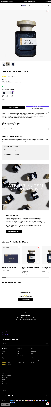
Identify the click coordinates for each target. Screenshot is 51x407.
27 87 (3, 373)
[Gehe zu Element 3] (13, 64)
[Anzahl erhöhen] (9, 101)
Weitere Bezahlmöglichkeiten (37, 108)
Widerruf (18, 353)
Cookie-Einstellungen (21, 355)
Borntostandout (5, 377)
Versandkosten (8, 82)
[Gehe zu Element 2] (8, 64)
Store (3, 355)
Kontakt (3, 351)
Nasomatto (4, 388)
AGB (18, 351)
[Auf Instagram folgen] (6, 396)
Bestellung (33, 355)
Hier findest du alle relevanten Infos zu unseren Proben (25, 319)
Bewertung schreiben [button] (25, 299)
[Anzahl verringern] (4, 101)
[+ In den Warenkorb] (38, 262)
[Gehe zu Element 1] (4, 64)
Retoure (32, 362)
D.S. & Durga (4, 381)
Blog (3, 357)
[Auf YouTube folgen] (9, 396)
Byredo (3, 379)
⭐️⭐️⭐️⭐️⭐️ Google (6, 362)
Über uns (3, 353)
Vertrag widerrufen (20, 362)
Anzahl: (3, 99)
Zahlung (32, 357)
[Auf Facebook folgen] (3, 396)
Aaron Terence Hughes (6, 375)
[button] (5, 76)
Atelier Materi (4, 68)
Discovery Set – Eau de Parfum (9, 267)
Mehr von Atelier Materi (14, 231)
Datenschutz (19, 357)
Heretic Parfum (5, 383)
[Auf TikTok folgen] (12, 396)
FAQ (32, 353)
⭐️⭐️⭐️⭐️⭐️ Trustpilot (6, 364)
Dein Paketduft (33, 351)
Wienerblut (4, 390)
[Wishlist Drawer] (45, 5)
